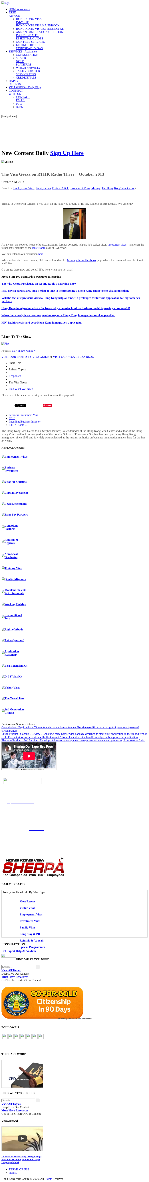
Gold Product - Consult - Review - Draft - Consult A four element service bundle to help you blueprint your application (69, 737)
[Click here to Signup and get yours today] (74, 1074)
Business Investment (11, 469)
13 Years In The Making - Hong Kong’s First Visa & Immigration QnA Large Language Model (21, 1159)
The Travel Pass (14, 698)
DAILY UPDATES (27, 35)
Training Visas (13, 568)
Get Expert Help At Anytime (18, 951)
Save (48, 405)
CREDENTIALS (26, 77)
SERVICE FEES (26, 74)
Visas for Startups (16, 481)
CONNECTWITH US (16, 92)
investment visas (117, 244)
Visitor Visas (12, 687)
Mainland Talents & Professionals (15, 591)
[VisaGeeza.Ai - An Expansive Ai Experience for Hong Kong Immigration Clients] (74, 1138)
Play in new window (24, 350)
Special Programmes (32, 947)
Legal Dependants (16, 503)
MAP (19, 103)
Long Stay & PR (30, 934)
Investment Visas (80, 188)
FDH (12, 418)
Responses (15, 375)
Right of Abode (14, 629)
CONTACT (23, 97)
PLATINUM (23, 64)
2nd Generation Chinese (14, 711)
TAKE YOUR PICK (28, 71)
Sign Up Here (67, 153)
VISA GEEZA (25, 87)
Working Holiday (15, 604)
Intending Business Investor (25, 421)
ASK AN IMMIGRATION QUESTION (39, 31)
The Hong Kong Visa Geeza (118, 188)
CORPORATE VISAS (29, 48)
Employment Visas (23, 188)
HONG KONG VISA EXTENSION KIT (40, 28)
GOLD (20, 61)
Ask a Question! (14, 640)
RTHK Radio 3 (18, 424)
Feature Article (60, 188)
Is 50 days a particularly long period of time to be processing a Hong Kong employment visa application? (65, 290)
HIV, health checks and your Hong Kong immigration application (41, 322)
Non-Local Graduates (11, 555)
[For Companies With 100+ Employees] (33, 875)
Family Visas (43, 188)
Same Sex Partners (16, 514)
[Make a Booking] (8, 956)
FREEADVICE (14, 14)
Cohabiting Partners (11, 527)
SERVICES (23, 51)
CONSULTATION (27, 54)
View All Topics (11, 970)
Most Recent (27, 901)
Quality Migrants (15, 579)
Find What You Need (21, 389)
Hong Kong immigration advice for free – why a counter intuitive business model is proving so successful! (65, 308)
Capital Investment (16, 492)
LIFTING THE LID (28, 45)
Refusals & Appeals (11, 541)
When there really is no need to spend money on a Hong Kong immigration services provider (58, 315)
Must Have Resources (15, 976)
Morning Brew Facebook (81, 260)
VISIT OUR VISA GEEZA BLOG (73, 356)
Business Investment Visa (23, 415)
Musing (95, 188)
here (40, 254)
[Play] (5, 343)
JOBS (19, 106)
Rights (48, 1178)
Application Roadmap (12, 653)
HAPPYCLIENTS (15, 82)
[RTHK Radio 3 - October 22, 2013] (74, 238)
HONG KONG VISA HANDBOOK (38, 25)
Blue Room (38, 247)
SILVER (21, 58)
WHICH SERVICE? (28, 67)
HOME (19, 9)
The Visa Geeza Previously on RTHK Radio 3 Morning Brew (38, 283)
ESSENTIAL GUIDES (29, 38)
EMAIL (20, 100)
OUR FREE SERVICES (30, 41)
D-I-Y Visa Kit (13, 676)
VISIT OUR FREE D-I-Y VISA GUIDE (25, 356)
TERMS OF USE (19, 1169)
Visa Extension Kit (16, 665)
